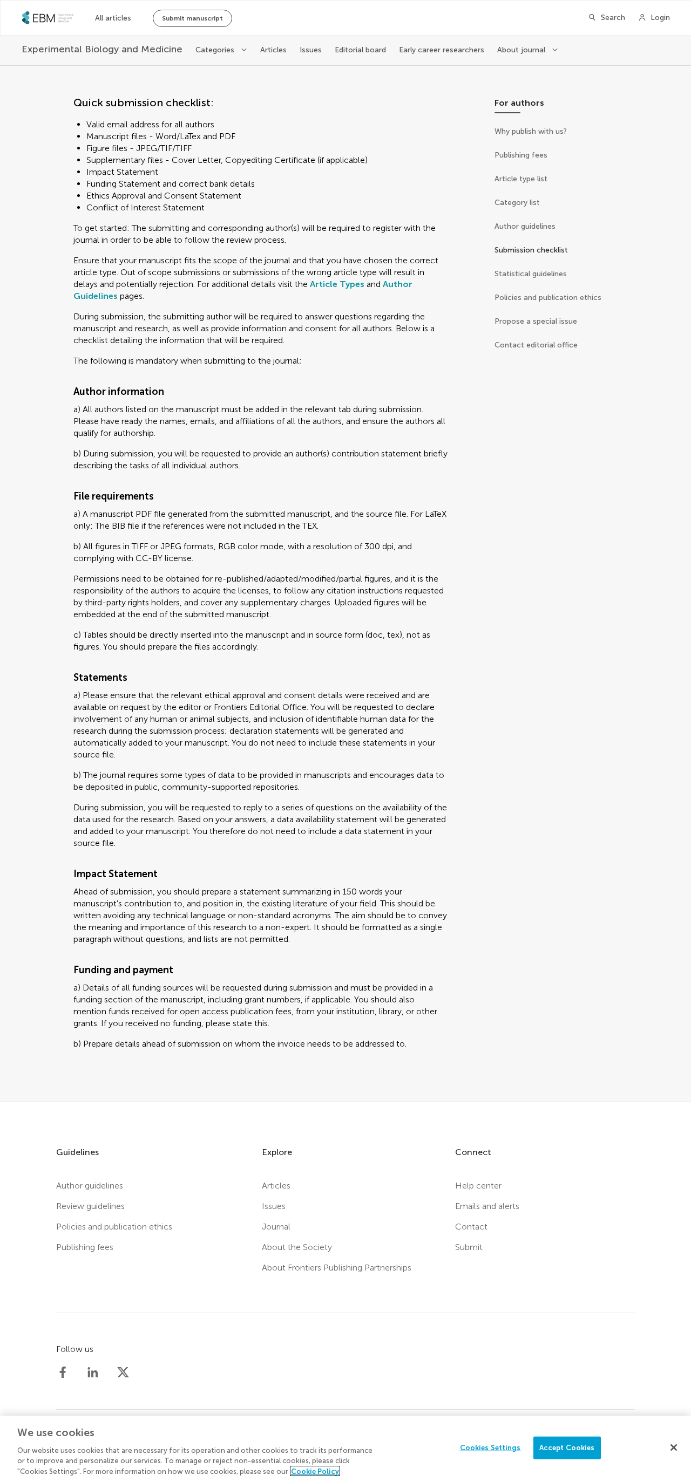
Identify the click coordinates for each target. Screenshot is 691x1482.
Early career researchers (441, 49)
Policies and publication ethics (114, 1226)
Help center (478, 1185)
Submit (469, 1247)
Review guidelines (90, 1206)
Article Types (337, 284)
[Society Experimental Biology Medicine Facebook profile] (62, 1372)
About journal (522, 49)
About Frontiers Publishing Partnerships (336, 1267)
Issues (311, 49)
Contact (471, 1226)
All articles (113, 18)
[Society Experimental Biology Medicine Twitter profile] (123, 1372)
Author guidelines (89, 1185)
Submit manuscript (192, 18)
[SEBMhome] (47, 17)
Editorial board (360, 49)
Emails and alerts (487, 1206)
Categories (215, 49)
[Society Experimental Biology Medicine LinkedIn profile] (92, 1372)
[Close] (674, 1447)
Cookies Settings (490, 1448)
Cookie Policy (315, 1471)
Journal (276, 1226)
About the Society (297, 1247)
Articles (273, 49)
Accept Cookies (567, 1448)
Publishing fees (84, 1247)
